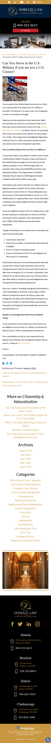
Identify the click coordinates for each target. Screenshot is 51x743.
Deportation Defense (25, 500)
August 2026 (25, 450)
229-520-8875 (28, 671)
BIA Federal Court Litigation (25, 480)
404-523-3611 (27, 25)
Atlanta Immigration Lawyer (11, 54)
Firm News (25, 512)
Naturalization (25, 524)
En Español (25, 30)
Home (9, 2)
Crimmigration (25, 496)
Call (15, 2)
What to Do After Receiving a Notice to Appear (25, 424)
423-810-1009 (27, 717)
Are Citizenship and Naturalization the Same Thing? (25, 409)
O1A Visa (25, 532)
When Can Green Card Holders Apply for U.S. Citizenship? (25, 417)
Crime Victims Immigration (25, 492)
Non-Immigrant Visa (25, 528)
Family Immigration (25, 508)
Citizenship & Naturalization (35, 54)
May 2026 (25, 462)
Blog (23, 54)
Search (28, 2)
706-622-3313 (27, 694)
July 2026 (25, 454)
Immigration (25, 520)
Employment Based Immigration (25, 504)
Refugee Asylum (25, 536)
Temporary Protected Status (25, 540)
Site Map (19, 739)
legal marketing (34, 733)
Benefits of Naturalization (25, 429)
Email (21, 2)
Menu (39, 2)
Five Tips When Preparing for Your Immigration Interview (25, 435)
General (25, 516)
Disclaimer (30, 739)
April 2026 (25, 466)
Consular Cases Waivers (25, 488)
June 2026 (25, 458)
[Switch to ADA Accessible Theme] (47, 739)
